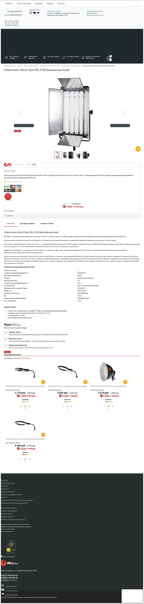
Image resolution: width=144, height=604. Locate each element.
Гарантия (50, 3)
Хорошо (7, 352)
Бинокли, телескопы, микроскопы (13, 519)
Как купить (9, 3)
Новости (4, 497)
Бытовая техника (7, 517)
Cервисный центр (7, 492)
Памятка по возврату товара (11, 495)
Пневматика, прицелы (9, 511)
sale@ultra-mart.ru (34, 10)
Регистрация (131, 600)
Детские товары (7, 514)
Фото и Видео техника (9, 508)
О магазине (39, 3)
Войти (125, 600)
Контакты (61, 3)
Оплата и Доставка (24, 3)
